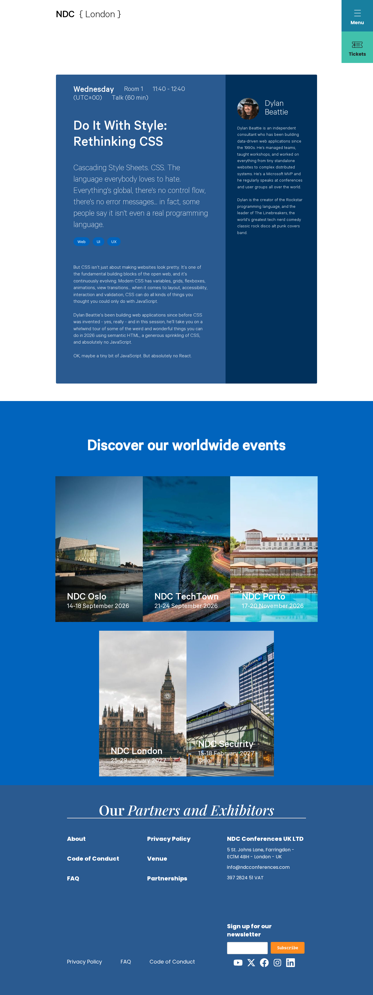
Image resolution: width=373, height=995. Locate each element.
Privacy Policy (169, 839)
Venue (157, 859)
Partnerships (167, 878)
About (76, 839)
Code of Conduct (93, 859)
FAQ (73, 878)
